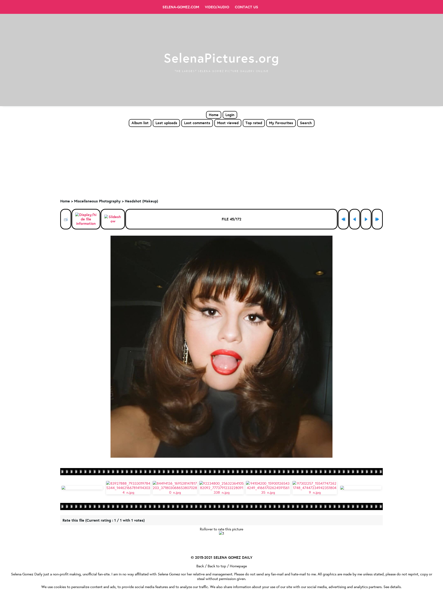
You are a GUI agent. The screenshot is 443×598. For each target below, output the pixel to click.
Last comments (197, 122)
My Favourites (281, 122)
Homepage (238, 565)
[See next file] (366, 219)
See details (392, 586)
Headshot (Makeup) (141, 201)
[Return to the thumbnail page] (66, 219)
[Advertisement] (221, 161)
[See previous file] (354, 219)
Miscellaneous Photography (97, 201)
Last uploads (166, 122)
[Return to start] (343, 219)
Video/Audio (217, 6)
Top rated (253, 122)
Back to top (217, 565)
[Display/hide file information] (86, 219)
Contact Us (246, 6)
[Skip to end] (377, 219)
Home (214, 114)
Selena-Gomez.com (180, 6)
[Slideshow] (113, 219)
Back (200, 565)
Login (229, 114)
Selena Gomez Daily (26, 573)
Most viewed (228, 122)
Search (306, 122)
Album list (140, 122)
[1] (221, 533)
